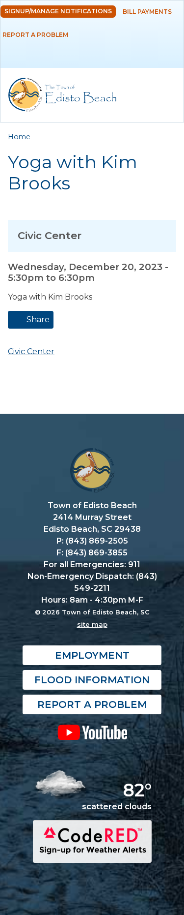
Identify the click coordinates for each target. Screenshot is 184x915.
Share (37, 319)
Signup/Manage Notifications (58, 11)
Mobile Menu (167, 51)
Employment (92, 655)
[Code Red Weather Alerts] (92, 853)
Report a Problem (35, 34)
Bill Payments (147, 11)
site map (92, 624)
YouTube (92, 732)
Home (19, 136)
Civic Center (31, 351)
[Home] (62, 95)
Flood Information (92, 680)
